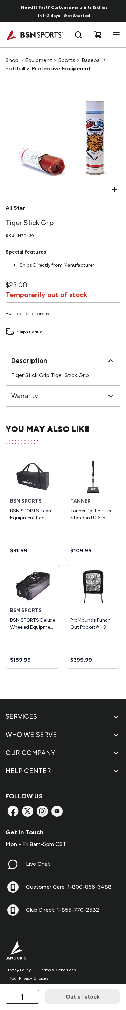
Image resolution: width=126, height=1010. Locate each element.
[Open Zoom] (114, 189)
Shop (12, 60)
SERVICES (21, 717)
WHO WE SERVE (31, 735)
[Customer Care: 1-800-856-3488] (13, 887)
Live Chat (38, 864)
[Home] (34, 34)
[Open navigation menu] (114, 35)
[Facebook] (13, 811)
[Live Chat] (13, 864)
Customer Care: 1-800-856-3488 (69, 887)
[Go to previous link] (10, 11)
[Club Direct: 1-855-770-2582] (13, 910)
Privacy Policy (18, 970)
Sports (66, 60)
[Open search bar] (78, 35)
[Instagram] (42, 811)
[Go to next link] (118, 11)
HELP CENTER (28, 771)
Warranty (24, 396)
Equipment (38, 60)
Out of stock (83, 996)
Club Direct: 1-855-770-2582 (62, 910)
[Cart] (98, 35)
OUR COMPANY (30, 753)
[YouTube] (57, 811)
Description (29, 361)
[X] (27, 811)
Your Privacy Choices (29, 978)
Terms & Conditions (58, 970)
